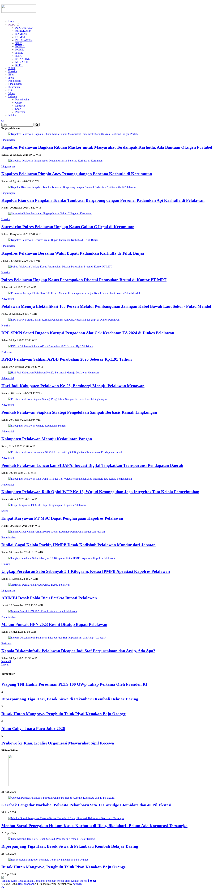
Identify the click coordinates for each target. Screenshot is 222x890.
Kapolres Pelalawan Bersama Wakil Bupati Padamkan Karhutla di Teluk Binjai (72, 253)
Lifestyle (20, 105)
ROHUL (20, 46)
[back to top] (2, 886)
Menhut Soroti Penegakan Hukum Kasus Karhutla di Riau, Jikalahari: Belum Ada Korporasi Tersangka (94, 825)
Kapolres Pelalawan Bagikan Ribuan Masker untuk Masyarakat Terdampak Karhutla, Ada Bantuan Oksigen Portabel (106, 147)
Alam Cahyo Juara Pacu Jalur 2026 (33, 728)
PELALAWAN (23, 40)
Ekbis (11, 74)
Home (11, 21)
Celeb (18, 102)
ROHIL (19, 49)
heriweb (77, 883)
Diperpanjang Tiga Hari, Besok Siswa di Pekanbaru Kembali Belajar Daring (69, 699)
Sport (18, 108)
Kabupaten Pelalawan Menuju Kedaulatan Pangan (46, 439)
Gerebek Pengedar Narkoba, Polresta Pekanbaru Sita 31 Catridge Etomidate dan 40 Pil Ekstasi (86, 805)
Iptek (11, 77)
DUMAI (20, 37)
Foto (10, 90)
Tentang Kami (9, 880)
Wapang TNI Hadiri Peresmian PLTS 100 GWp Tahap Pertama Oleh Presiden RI (74, 684)
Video (11, 93)
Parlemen (20, 111)
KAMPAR (21, 33)
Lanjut (4, 664)
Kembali (6, 661)
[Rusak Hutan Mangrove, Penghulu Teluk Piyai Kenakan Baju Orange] (48, 859)
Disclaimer (39, 880)
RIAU (11, 24)
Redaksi (22, 880)
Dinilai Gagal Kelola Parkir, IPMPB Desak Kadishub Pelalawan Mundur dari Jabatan (78, 545)
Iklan (30, 880)
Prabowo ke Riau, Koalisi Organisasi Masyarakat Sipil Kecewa (57, 743)
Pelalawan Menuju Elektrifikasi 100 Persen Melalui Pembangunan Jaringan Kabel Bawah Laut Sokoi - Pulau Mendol (106, 306)
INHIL (19, 52)
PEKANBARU (24, 27)
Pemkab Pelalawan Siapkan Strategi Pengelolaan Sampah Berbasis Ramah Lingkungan (79, 412)
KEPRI (19, 65)
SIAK (18, 43)
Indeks (12, 115)
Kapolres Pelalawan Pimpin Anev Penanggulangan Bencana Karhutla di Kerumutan (76, 174)
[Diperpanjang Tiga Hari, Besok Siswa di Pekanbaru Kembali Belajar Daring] (51, 838)
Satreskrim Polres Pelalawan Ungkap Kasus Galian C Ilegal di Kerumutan (67, 226)
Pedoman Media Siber (58, 880)
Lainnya (12, 96)
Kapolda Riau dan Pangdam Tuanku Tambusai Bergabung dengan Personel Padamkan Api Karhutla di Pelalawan (102, 200)
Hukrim (12, 71)
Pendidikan (14, 80)
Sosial (4, 510)
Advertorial (7, 298)
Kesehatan (14, 87)
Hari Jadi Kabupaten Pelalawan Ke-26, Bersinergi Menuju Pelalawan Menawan (72, 386)
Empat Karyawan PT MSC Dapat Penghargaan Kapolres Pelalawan (62, 518)
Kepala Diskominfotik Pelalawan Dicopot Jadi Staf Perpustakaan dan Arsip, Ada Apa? (78, 651)
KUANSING (22, 58)
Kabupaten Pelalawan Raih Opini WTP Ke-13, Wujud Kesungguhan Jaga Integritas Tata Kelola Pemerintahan (100, 491)
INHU (18, 55)
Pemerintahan (22, 99)
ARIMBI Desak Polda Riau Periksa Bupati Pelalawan (49, 598)
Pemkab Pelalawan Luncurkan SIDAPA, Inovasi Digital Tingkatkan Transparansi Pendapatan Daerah (92, 465)
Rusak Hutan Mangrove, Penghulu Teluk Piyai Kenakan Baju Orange (63, 714)
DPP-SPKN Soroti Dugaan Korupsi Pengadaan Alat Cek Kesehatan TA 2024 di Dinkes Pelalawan (87, 333)
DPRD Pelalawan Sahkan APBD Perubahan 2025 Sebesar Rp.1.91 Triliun (66, 359)
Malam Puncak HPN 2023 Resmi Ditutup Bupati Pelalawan (54, 624)
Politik (11, 68)
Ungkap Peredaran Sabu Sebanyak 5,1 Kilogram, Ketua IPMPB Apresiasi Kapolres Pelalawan (85, 571)
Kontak (75, 880)
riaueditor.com (26, 883)
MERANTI (21, 62)
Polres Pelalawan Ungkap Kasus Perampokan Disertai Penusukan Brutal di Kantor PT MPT (83, 280)
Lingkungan (15, 83)
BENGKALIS (23, 30)
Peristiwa (6, 643)
